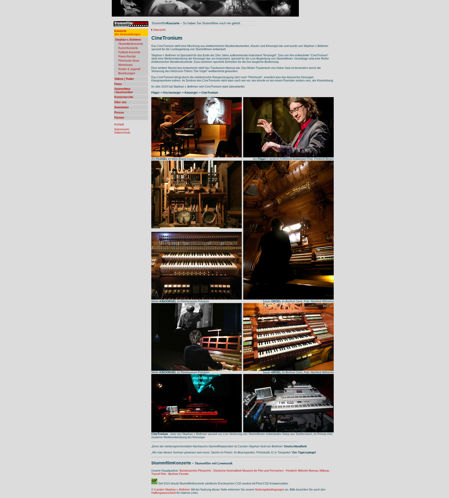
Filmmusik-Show (128, 60)
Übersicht (159, 30)
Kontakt (119, 124)
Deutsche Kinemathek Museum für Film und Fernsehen (248, 470)
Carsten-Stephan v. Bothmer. (172, 489)
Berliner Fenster (178, 474)
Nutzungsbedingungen (269, 489)
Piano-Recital (127, 56)
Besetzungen (126, 73)
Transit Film (158, 474)
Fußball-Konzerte (129, 52)
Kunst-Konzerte (128, 48)
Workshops (125, 65)
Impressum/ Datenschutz (122, 131)
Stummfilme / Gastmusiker (123, 90)
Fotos (118, 84)
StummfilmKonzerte (130, 44)
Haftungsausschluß (163, 492)
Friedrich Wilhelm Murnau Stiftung (307, 470)
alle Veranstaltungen (127, 32)
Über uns (120, 102)
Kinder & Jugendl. (129, 69)
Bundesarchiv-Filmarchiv (195, 470)
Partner (119, 117)
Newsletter (121, 107)
